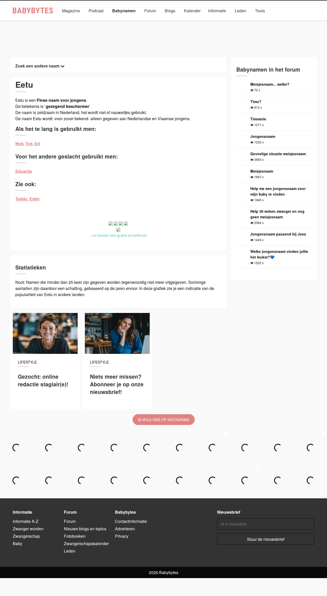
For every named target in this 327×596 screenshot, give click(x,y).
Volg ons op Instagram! (165, 419)
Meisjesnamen (145, 22)
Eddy (34, 199)
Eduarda (23, 171)
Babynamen (124, 11)
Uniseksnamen (178, 22)
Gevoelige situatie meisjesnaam (278, 153)
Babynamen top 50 (214, 22)
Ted (28, 144)
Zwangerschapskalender (86, 543)
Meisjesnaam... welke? (269, 84)
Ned (19, 144)
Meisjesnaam (261, 171)
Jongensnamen (110, 22)
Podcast (96, 11)
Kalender (192, 11)
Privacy (122, 536)
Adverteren (125, 529)
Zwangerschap (26, 536)
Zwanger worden (28, 529)
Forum (150, 11)
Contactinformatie (131, 521)
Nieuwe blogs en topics (85, 529)
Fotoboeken (75, 536)
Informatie (217, 11)
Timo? (255, 101)
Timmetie (258, 118)
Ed (37, 144)
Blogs (170, 11)
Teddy (21, 199)
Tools (260, 11)
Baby (17, 543)
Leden (240, 11)
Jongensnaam (262, 136)
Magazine (71, 11)
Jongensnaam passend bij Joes (278, 234)
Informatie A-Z (25, 521)
